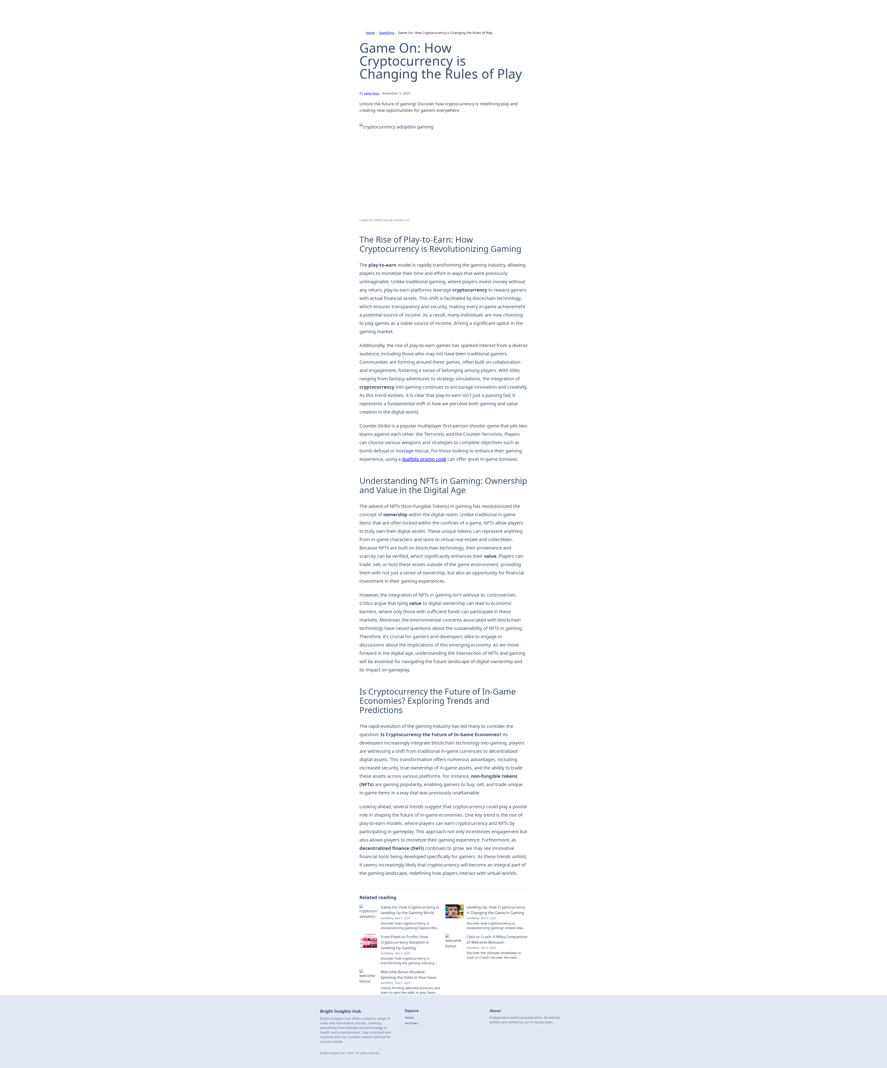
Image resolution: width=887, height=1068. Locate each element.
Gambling (386, 33)
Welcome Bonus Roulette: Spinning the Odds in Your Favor (409, 974)
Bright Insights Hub (375, 9)
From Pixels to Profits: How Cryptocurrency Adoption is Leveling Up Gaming (405, 942)
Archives (411, 1023)
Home (370, 33)
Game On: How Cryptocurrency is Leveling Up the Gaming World (410, 910)
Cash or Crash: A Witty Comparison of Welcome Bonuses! (497, 939)
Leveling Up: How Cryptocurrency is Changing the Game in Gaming (496, 910)
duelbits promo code (424, 459)
